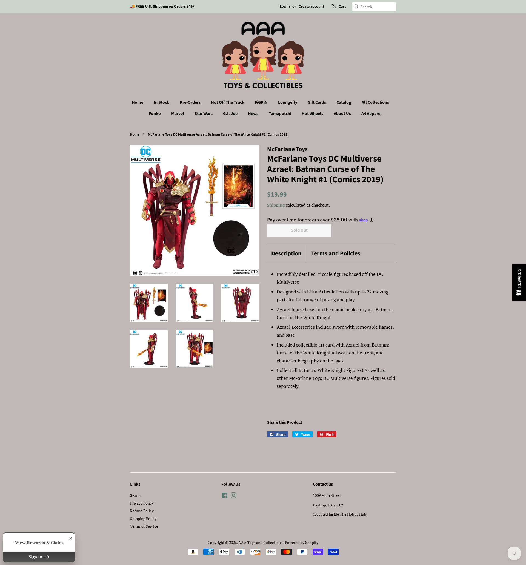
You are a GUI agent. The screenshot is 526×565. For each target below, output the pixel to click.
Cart (342, 6)
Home (137, 102)
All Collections (375, 102)
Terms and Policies (335, 253)
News (253, 114)
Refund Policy (142, 510)
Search (136, 495)
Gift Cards (317, 102)
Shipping (276, 205)
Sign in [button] (36, 557)
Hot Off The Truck (227, 102)
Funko (155, 114)
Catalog (343, 102)
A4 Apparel (371, 114)
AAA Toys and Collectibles (260, 542)
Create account (311, 6)
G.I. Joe (230, 114)
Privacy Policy (142, 503)
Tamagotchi (280, 114)
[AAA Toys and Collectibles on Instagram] (233, 496)
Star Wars (204, 114)
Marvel (177, 114)
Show (519, 282)
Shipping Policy (143, 518)
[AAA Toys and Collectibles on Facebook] (224, 496)
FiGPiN (261, 102)
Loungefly (287, 102)
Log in (285, 6)
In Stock (161, 102)
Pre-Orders (190, 102)
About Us (342, 114)
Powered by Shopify (301, 542)
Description (286, 253)
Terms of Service (144, 526)
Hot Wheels (312, 114)
